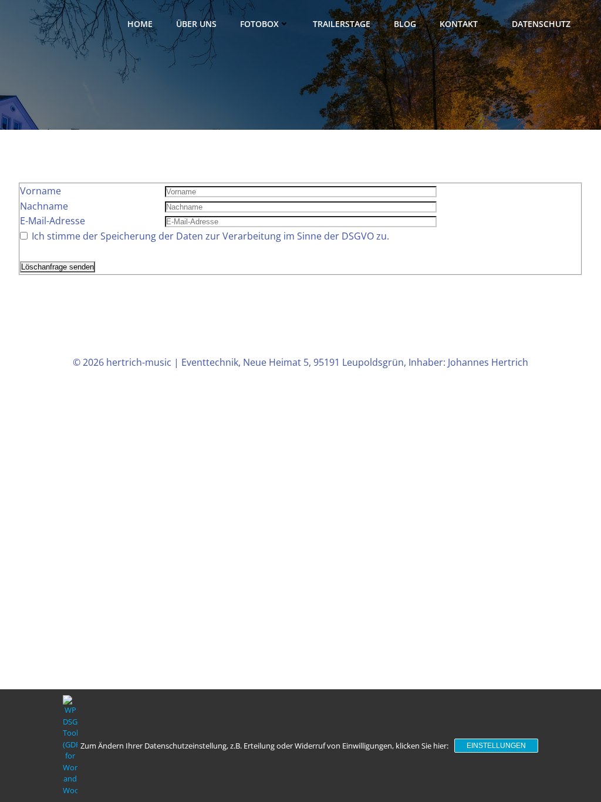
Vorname (40, 190)
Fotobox (259, 23)
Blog (405, 23)
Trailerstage (341, 23)
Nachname (44, 206)
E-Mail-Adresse (52, 220)
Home (140, 23)
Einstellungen (496, 746)
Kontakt (459, 23)
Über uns (196, 23)
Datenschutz (541, 23)
